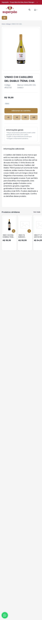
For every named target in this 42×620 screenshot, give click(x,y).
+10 (25, 117)
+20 (33, 117)
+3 (8, 117)
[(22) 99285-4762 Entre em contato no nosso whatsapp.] (5, 615)
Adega (8, 24)
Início (3, 24)
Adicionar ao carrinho (21, 110)
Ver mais (36, 212)
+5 (17, 117)
